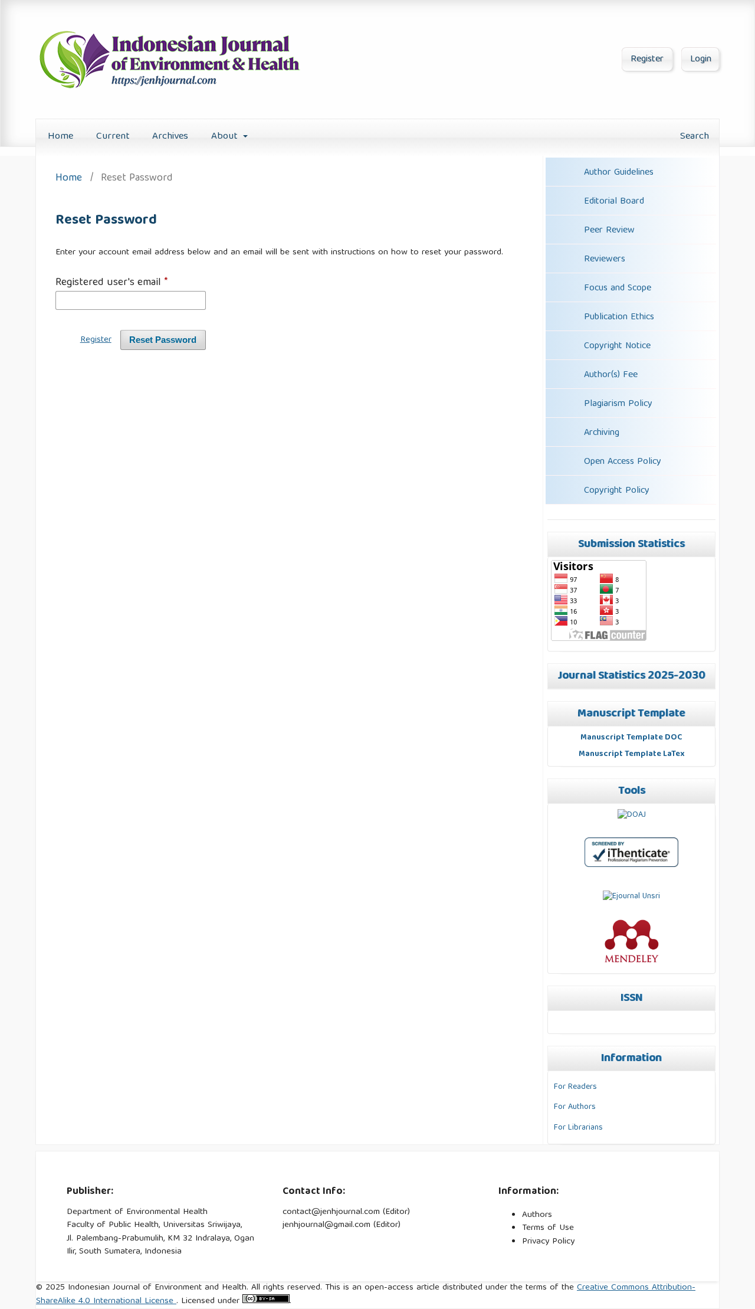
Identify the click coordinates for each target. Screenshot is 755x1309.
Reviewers (603, 259)
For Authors (575, 1107)
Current (113, 136)
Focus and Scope (616, 288)
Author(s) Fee (611, 375)
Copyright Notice (617, 346)
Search (693, 136)
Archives (170, 136)
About (226, 136)
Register (647, 59)
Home (60, 136)
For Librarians (578, 1128)
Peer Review (608, 230)
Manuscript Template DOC (631, 738)
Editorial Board (614, 202)
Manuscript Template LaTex (632, 754)
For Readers (575, 1087)
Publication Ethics (617, 317)
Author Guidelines (619, 173)
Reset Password (162, 340)
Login (700, 59)
